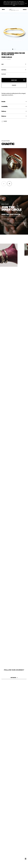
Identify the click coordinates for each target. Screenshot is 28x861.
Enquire (14, 85)
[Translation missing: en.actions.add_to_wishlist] (24, 80)
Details (3, 101)
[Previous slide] (3, 183)
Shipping (9, 59)
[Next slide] (9, 183)
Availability (4, 106)
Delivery (3, 111)
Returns (3, 116)
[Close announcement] (26, 3)
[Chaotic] (14, 163)
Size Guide (3, 74)
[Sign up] (26, 219)
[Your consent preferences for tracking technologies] (25, 858)
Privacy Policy (13, 225)
